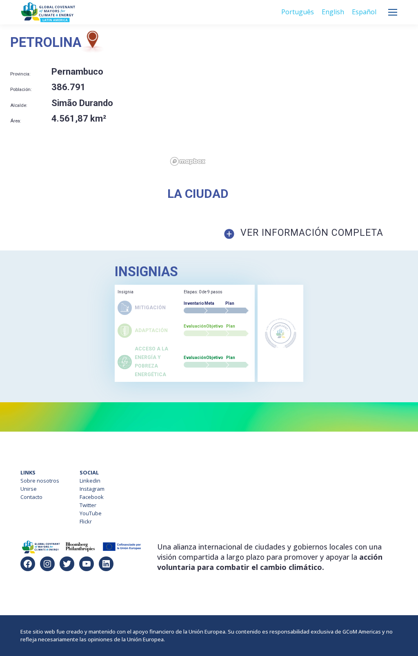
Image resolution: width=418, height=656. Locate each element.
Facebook (92, 497)
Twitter (88, 505)
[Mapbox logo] (188, 161)
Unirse (28, 488)
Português (297, 11)
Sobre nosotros (39, 480)
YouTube (91, 513)
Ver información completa (311, 232)
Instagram (92, 488)
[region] (292, 99)
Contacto (31, 497)
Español (364, 11)
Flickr (86, 521)
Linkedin (90, 480)
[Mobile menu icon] (393, 12)
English (333, 11)
